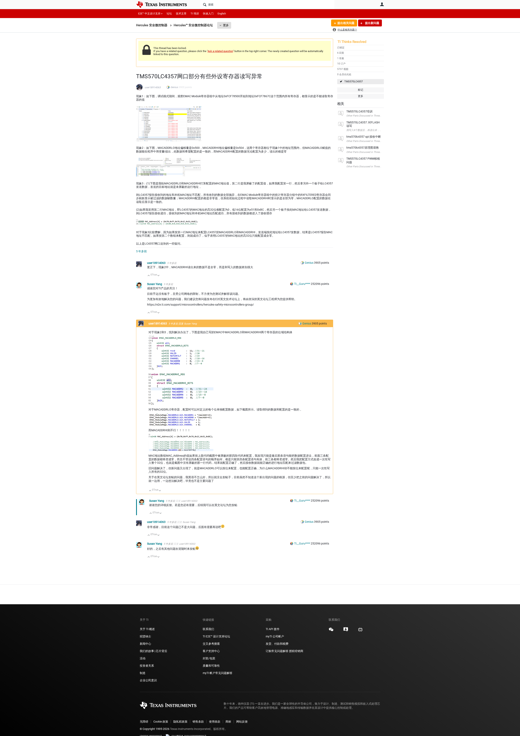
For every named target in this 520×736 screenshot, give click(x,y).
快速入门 (208, 13)
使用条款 (214, 721)
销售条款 (198, 721)
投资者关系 (147, 665)
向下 (158, 276)
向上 (149, 276)
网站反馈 (242, 721)
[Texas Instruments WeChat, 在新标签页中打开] (331, 631)
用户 (382, 4)
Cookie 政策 (160, 721)
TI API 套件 (273, 629)
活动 (142, 658)
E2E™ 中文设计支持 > (150, 13)
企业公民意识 (148, 680)
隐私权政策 (180, 721)
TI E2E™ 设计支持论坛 (216, 636)
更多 (226, 25)
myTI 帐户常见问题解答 (217, 673)
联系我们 (208, 629)
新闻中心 (145, 643)
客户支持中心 (211, 651)
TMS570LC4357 (353, 81)
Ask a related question (220, 51)
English (222, 13)
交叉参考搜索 (211, 643)
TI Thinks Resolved (352, 42)
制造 (142, 673)
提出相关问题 (345, 23)
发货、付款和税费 (277, 643)
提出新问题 (371, 23)
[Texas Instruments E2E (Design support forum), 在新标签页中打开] (345, 631)
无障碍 (144, 721)
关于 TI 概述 (147, 629)
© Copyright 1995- (154, 729)
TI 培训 (195, 13)
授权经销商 (296, 651)
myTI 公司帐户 (275, 636)
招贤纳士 (145, 636)
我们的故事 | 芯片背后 (153, 651)
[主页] (164, 4)
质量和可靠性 (211, 665)
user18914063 (153, 87)
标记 (360, 89)
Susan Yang (155, 284)
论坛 (169, 13)
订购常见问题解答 (277, 651)
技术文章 (181, 13)
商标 (228, 721)
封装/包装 (209, 658)
